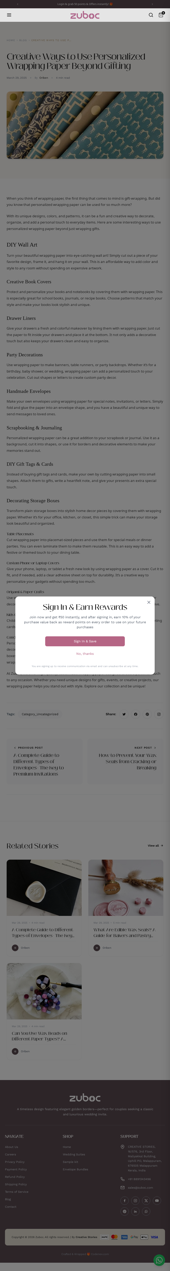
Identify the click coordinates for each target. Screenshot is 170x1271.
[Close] (148, 602)
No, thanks (85, 654)
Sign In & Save (85, 641)
